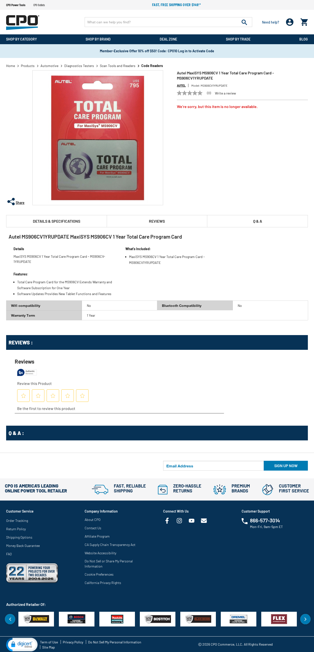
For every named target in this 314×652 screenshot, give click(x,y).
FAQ (9, 554)
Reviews (157, 221)
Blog (303, 39)
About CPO (93, 519)
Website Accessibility (100, 553)
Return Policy (16, 529)
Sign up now (286, 465)
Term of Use (49, 642)
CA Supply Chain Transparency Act (110, 545)
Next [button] (305, 619)
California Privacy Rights (103, 583)
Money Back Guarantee (23, 545)
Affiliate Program (97, 536)
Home (10, 66)
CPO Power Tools (15, 5)
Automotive (49, 66)
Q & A (257, 221)
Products (28, 66)
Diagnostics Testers (79, 66)
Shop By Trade (238, 39)
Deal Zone (168, 39)
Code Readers (152, 66)
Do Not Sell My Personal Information (114, 642)
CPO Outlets (39, 5)
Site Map (48, 647)
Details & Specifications (56, 221)
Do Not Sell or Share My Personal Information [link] (109, 563)
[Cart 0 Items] (304, 21)
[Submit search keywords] (244, 22)
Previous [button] (10, 619)
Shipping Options (19, 537)
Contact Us (93, 528)
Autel (181, 85)
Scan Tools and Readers (117, 66)
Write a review (225, 93)
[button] (22, 644)
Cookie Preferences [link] (99, 574)
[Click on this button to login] (290, 22)
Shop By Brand (98, 39)
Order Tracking (17, 520)
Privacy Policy (73, 642)
